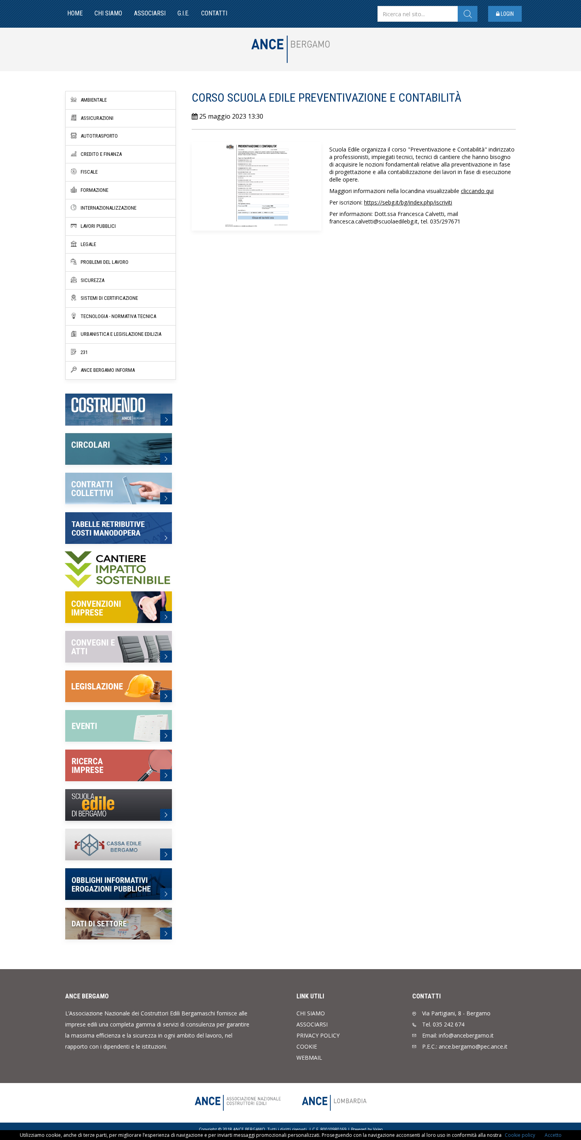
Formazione (94, 190)
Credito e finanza (101, 154)
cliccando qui (477, 191)
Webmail (309, 1057)
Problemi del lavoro (104, 262)
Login (507, 14)
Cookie (306, 1046)
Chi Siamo (108, 13)
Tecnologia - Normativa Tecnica (118, 316)
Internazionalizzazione (108, 208)
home (75, 13)
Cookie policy (520, 1135)
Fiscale (89, 172)
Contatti (214, 13)
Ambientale (94, 100)
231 (84, 352)
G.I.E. (183, 13)
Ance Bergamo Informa (108, 370)
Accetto (553, 1135)
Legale (88, 244)
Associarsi (150, 13)
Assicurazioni (97, 118)
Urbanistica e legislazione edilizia (121, 334)
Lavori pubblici (98, 226)
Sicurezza (92, 280)
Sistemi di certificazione (109, 298)
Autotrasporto (99, 136)
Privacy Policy (318, 1035)
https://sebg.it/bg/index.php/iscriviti (408, 202)
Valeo (378, 1129)
